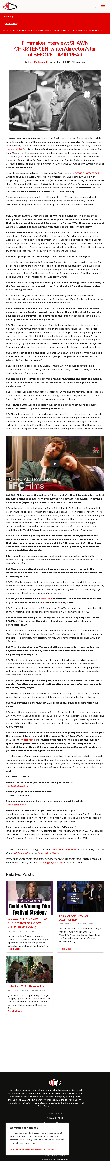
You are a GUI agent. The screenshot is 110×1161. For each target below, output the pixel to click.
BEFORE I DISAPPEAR (87, 173)
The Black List (14, 149)
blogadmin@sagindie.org (48, 862)
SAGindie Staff (55, 1118)
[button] (95, 6)
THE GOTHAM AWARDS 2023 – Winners (73, 917)
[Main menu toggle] (103, 7)
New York (47, 598)
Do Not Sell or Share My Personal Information (33, 1150)
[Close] (65, 1125)
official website (21, 853)
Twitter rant (26, 739)
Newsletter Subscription (55, 1159)
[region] (37, 1139)
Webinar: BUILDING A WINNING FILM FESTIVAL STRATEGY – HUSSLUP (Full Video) (27, 923)
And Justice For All (16, 804)
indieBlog (8, 16)
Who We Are (55, 1113)
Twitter (56, 853)
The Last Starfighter (17, 786)
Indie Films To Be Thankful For (26, 986)
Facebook (42, 853)
